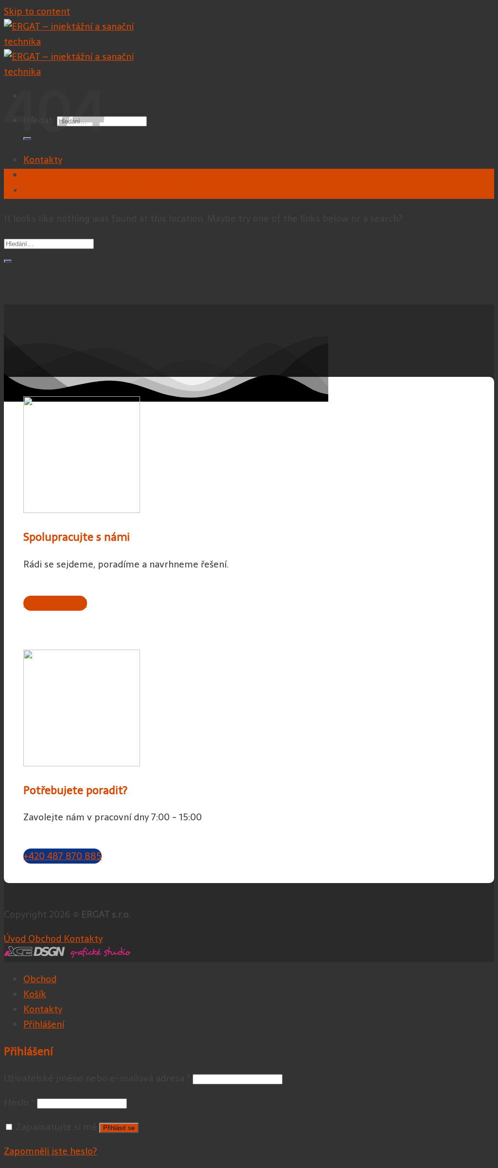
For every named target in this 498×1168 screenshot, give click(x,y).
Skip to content (37, 11)
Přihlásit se (119, 1128)
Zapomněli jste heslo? (50, 1151)
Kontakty (42, 159)
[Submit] (8, 261)
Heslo (19, 1102)
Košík (34, 994)
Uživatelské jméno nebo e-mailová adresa (97, 1078)
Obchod (39, 979)
